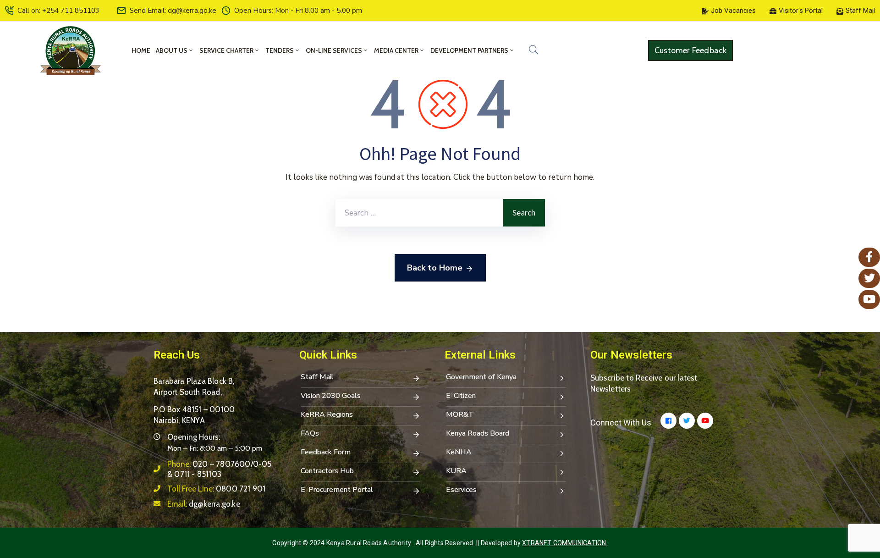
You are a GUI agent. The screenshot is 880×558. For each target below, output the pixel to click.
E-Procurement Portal (337, 490)
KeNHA (459, 452)
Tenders (279, 50)
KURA (456, 471)
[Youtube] (705, 421)
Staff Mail (317, 377)
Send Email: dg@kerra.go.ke (173, 10)
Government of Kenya (481, 377)
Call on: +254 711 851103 (58, 10)
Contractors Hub (327, 471)
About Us (171, 50)
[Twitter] (687, 421)
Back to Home (434, 267)
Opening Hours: (193, 437)
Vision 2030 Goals (331, 396)
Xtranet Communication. (564, 543)
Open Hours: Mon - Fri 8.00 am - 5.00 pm (298, 10)
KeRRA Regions (327, 414)
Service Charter (226, 50)
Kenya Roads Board (477, 433)
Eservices (461, 490)
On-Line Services (334, 50)
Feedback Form (326, 452)
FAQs (310, 433)
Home (141, 50)
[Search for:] (419, 213)
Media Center (396, 50)
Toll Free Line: (216, 488)
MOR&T (460, 414)
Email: (203, 503)
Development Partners (469, 50)
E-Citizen (461, 396)
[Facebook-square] (668, 421)
